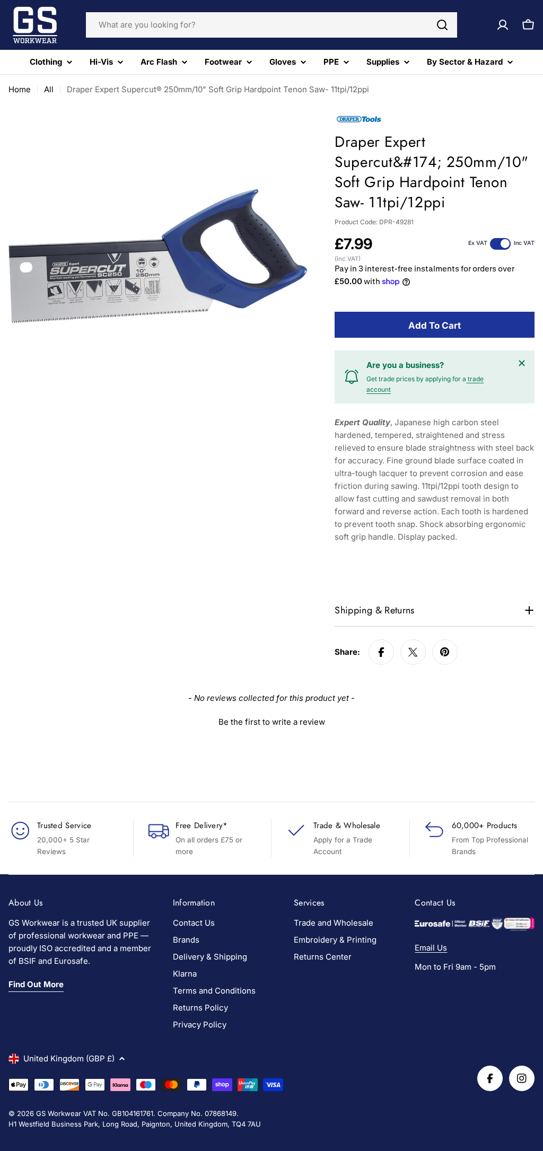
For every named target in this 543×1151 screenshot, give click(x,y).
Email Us (431, 948)
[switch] (500, 244)
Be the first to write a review (271, 722)
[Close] (522, 363)
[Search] (442, 25)
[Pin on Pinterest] (445, 652)
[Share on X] (413, 652)
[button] (271, 720)
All (49, 89)
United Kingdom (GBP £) (69, 1058)
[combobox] (271, 25)
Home (19, 89)
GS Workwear (58, 1113)
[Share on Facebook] (381, 652)
